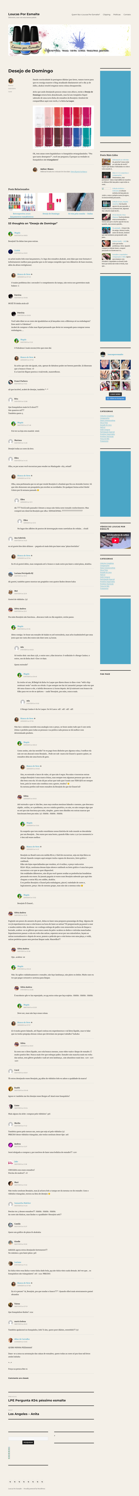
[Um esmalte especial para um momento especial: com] (126, 375)
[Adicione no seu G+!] (28, 1456)
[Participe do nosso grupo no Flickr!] (28, 1458)
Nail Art (102, 427)
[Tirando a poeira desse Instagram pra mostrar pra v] (105, 386)
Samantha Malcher (22, 1203)
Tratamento (104, 441)
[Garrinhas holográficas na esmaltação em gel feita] (115, 364)
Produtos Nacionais (107, 437)
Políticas (117, 15)
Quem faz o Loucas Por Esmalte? (86, 15)
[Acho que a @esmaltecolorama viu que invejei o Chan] (115, 386)
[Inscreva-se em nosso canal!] (28, 1454)
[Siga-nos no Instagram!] (28, 1451)
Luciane (17, 1262)
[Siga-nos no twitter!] (28, 1453)
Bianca (10, 85)
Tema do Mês (104, 439)
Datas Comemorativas (107, 420)
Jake (16, 1161)
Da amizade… (116, 228)
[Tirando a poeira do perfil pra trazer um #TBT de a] (105, 375)
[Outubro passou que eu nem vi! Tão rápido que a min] (126, 386)
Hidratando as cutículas (120, 160)
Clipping (106, 15)
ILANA (17, 250)
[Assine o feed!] (28, 1447)
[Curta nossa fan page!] (28, 1449)
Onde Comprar (105, 430)
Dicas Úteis (104, 423)
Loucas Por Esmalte (24, 14)
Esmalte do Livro (106, 425)
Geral (10, 91)
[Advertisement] (115, 104)
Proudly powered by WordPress (34, 1489)
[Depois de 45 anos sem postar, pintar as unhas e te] (115, 375)
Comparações (104, 418)
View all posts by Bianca (79, 172)
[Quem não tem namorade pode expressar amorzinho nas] (105, 364)
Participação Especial (107, 432)
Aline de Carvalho (22, 1339)
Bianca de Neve (24, 274)
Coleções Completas (107, 416)
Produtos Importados (107, 434)
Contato (127, 15)
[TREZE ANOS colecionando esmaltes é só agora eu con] (126, 364)
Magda (17, 233)
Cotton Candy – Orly (119, 241)
